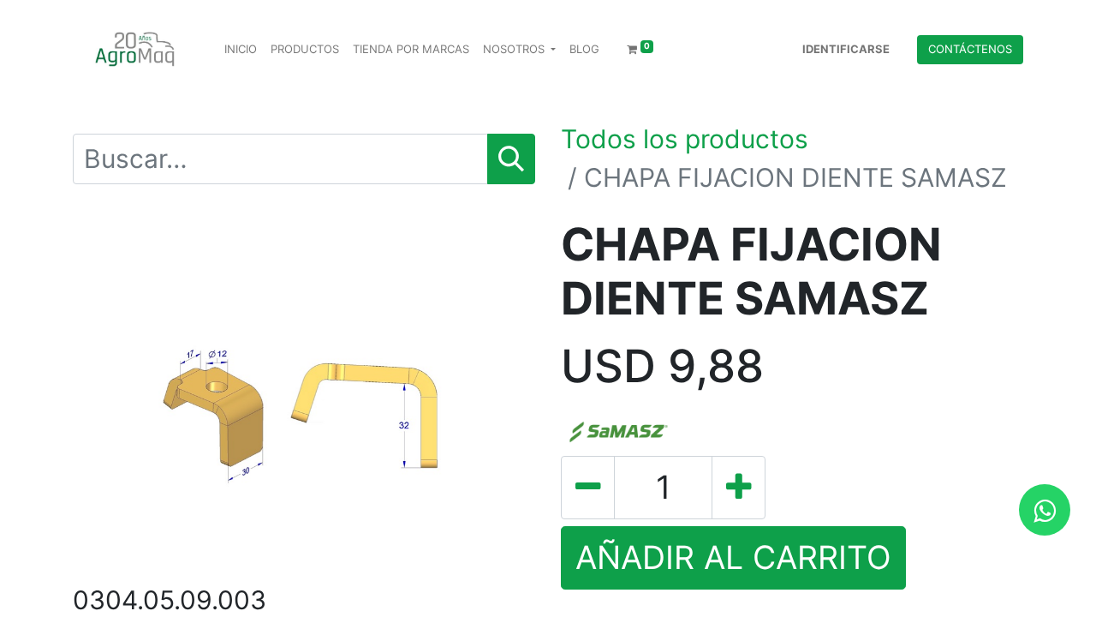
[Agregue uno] (738, 487)
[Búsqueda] (511, 159)
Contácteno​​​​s (970, 49)
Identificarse (846, 49)
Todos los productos (684, 138)
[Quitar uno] (588, 487)
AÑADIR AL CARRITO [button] (733, 557)
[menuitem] (240, 49)
